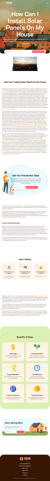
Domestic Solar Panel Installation (24, 125)
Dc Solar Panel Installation (9, 108)
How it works (25, 468)
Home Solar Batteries (25, 463)
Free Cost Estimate (38, 51)
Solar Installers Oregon (13, 140)
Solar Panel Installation (25, 466)
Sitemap (25, 475)
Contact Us (25, 472)
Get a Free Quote (31, 187)
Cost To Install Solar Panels (27, 150)
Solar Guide (25, 470)
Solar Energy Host (40, 296)
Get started (20, 431)
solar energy (5, 91)
